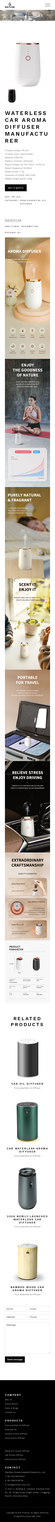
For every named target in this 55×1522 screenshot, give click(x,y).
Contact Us (10, 1412)
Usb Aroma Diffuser (14, 1455)
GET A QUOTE (16, 187)
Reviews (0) (13, 233)
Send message (15, 1359)
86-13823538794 (15, 1480)
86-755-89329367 (16, 1476)
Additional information (21, 226)
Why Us (8, 1399)
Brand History (11, 1404)
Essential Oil (10, 1429)
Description (13, 220)
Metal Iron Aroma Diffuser (17, 1451)
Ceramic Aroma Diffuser (16, 1434)
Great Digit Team (33, 1516)
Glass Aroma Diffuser (15, 1438)
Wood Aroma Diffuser (15, 1459)
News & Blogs (11, 1408)
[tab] (13, 220)
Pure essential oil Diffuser (27, 1088)
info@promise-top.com (19, 1484)
